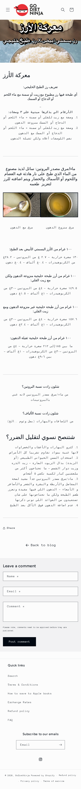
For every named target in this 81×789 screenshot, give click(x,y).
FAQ (10, 720)
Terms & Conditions (23, 684)
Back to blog (43, 545)
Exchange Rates (19, 702)
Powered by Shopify (43, 775)
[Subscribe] (60, 744)
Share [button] (11, 527)
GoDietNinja (22, 775)
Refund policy (19, 711)
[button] (8, 9)
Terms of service (53, 781)
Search (13, 675)
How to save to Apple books (30, 693)
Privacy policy (30, 781)
